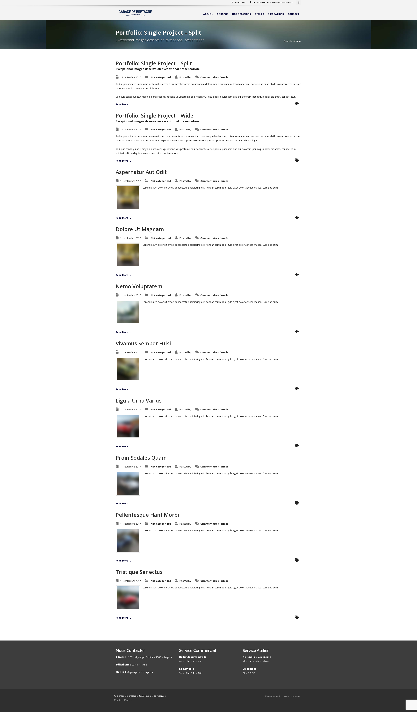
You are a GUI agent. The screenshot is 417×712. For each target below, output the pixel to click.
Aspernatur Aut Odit (141, 171)
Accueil (208, 14)
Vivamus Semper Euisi (143, 343)
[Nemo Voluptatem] (128, 311)
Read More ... (123, 104)
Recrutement (272, 696)
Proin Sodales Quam (141, 457)
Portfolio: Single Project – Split (154, 63)
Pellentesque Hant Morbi (147, 514)
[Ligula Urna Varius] (128, 425)
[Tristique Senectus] (128, 597)
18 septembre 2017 (130, 77)
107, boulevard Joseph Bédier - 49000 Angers (272, 2)
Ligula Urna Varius (139, 400)
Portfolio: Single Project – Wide (154, 115)
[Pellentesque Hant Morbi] (128, 540)
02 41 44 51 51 (240, 2)
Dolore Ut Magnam (140, 229)
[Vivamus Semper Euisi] (128, 368)
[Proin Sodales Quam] (128, 483)
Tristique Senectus (139, 571)
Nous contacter (292, 696)
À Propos (222, 14)
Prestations (276, 14)
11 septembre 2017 (130, 180)
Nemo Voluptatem (139, 286)
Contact (293, 14)
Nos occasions (241, 14)
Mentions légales (122, 700)
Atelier (259, 14)
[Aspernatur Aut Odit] (128, 197)
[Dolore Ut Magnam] (128, 254)
